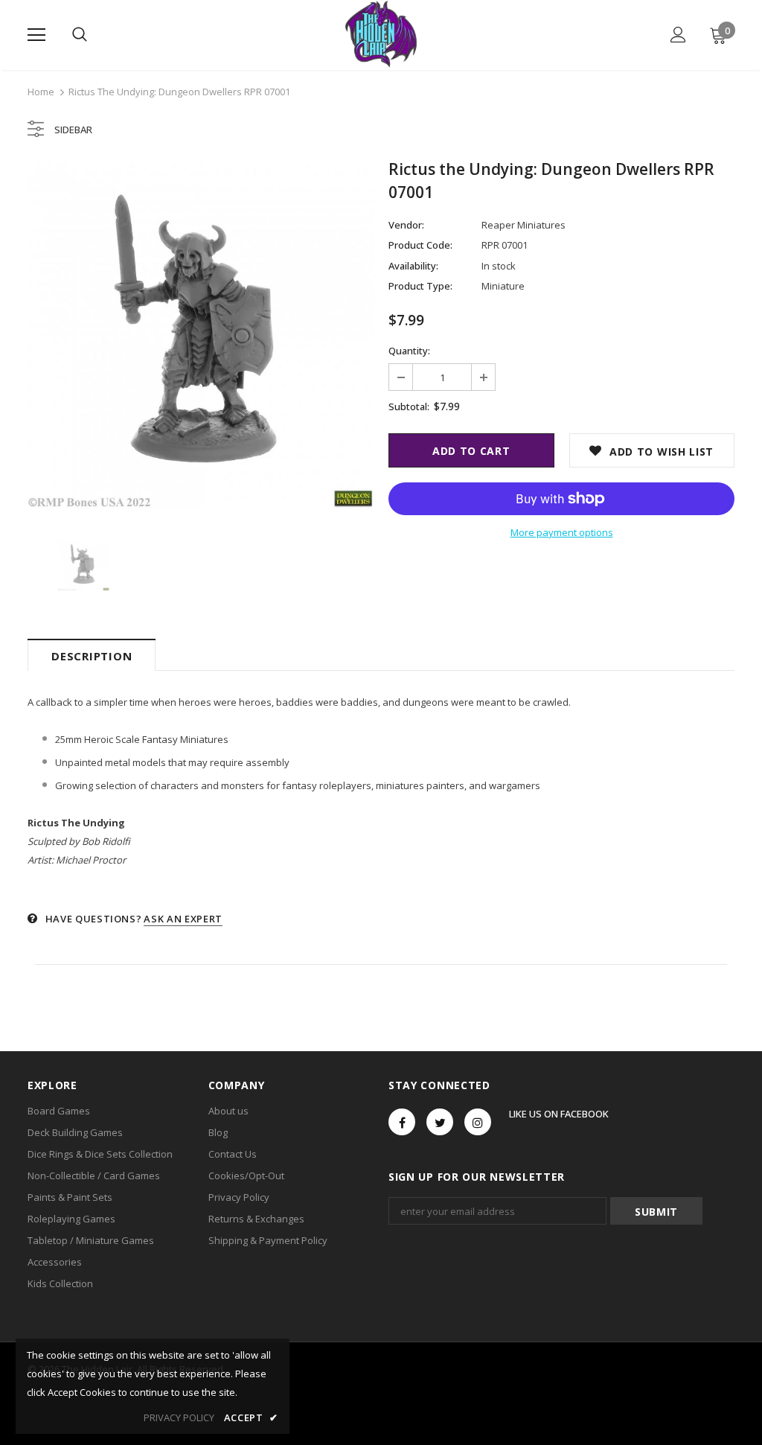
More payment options (561, 532)
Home (41, 91)
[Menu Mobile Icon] (36, 35)
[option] (201, 336)
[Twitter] (439, 1122)
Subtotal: (408, 406)
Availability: (413, 265)
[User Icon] (678, 34)
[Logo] (380, 34)
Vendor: (406, 225)
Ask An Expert (183, 918)
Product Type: (420, 286)
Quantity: (409, 350)
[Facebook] (401, 1122)
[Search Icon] (79, 35)
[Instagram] (477, 1122)
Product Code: (420, 245)
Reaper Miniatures (523, 225)
